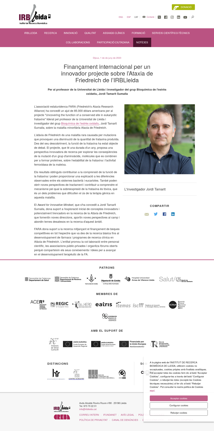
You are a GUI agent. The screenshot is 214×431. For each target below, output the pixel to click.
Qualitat (90, 33)
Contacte (150, 16)
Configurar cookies (179, 405)
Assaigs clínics (114, 33)
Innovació (70, 33)
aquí (152, 390)
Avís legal (127, 414)
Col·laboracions (78, 42)
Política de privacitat (93, 419)
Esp (129, 17)
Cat (136, 17)
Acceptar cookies (178, 398)
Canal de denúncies (125, 419)
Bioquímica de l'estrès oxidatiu (80, 123)
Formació (138, 33)
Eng (121, 17)
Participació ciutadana (113, 42)
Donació (186, 7)
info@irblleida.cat (88, 409)
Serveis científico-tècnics (171, 33)
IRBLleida (30, 33)
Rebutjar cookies (178, 412)
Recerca (50, 33)
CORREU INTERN (89, 414)
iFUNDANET (110, 414)
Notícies (142, 42)
